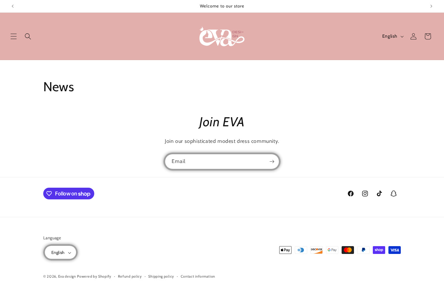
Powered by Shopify (94, 276)
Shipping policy (161, 276)
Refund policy (130, 276)
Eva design (67, 276)
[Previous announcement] (13, 6)
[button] (14, 36)
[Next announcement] (431, 6)
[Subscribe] (272, 161)
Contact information (198, 276)
